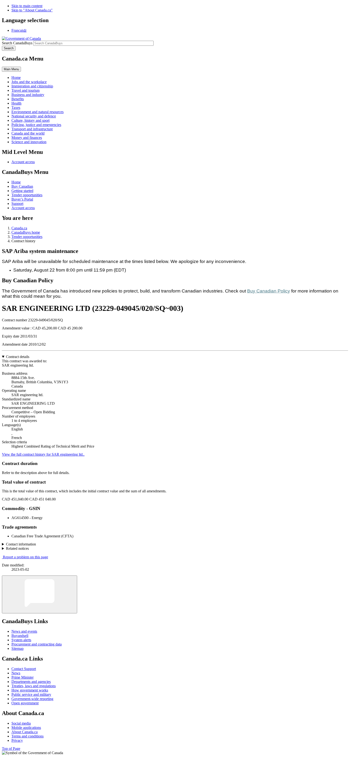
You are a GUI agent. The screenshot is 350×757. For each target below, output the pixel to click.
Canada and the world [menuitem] (28, 133)
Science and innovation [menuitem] (28, 142)
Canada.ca (19, 228)
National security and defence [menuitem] (33, 116)
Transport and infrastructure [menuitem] (32, 129)
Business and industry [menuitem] (27, 95)
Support (17, 204)
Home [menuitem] (16, 78)
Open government (25, 703)
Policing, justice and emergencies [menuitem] (36, 125)
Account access (23, 162)
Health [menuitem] (16, 103)
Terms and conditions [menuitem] (27, 736)
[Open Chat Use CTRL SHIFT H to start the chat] (39, 594)
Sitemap (17, 648)
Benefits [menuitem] (17, 99)
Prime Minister (22, 677)
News (15, 673)
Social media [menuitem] (21, 723)
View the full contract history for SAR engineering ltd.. (43, 454)
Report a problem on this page (25, 557)
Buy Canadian (22, 186)
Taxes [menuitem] (15, 108)
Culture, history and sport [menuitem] (30, 120)
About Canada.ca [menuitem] (24, 732)
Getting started (22, 191)
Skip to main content (26, 6)
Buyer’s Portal (22, 199)
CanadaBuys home (25, 232)
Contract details (17, 357)
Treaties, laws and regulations (33, 686)
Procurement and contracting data (36, 644)
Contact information (21, 544)
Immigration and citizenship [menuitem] (32, 86)
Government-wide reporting (32, 699)
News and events (24, 631)
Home (16, 182)
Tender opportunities (26, 195)
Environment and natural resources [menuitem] (37, 112)
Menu (11, 69)
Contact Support (23, 669)
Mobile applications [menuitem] (26, 728)
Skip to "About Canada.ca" (32, 10)
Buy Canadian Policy (268, 290)
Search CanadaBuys (17, 43)
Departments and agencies (31, 682)
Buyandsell (19, 636)
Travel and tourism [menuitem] (25, 90)
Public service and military (31, 694)
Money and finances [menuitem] (26, 138)
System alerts (21, 640)
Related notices (17, 548)
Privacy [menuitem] (17, 740)
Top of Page (11, 749)
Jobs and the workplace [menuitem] (29, 82)
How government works (29, 690)
